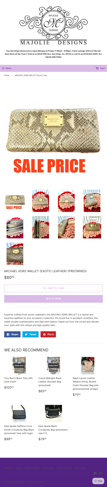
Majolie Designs (18, 482)
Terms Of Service (32, 468)
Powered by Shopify (36, 482)
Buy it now (53, 298)
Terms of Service (64, 468)
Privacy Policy (48, 468)
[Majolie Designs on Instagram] (100, 473)
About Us (8, 468)
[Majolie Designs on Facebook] (95, 473)
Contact (18, 468)
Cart (102, 68)
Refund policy (80, 468)
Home (6, 75)
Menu (8, 68)
